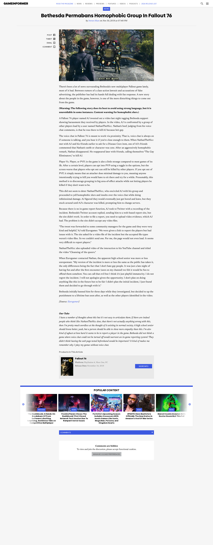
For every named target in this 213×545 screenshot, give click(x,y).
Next (189, 404)
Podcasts (133, 3)
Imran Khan (93, 21)
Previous (23, 404)
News (79, 3)
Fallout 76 (80, 358)
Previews (100, 3)
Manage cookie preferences (106, 454)
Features (112, 3)
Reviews (88, 3)
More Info (143, 366)
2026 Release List (149, 3)
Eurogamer (73, 302)
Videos (123, 3)
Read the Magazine (64, 3)
